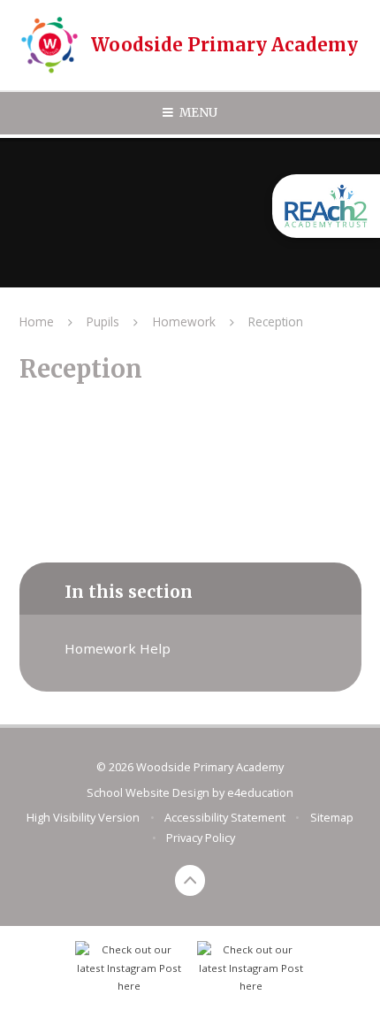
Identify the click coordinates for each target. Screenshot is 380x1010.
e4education (260, 792)
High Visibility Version (83, 817)
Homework (184, 321)
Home (36, 321)
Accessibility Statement (224, 817)
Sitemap (331, 817)
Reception (275, 321)
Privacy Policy (200, 837)
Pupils (103, 321)
